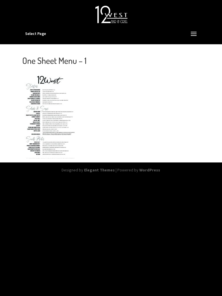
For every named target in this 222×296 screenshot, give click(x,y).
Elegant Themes (99, 170)
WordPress (149, 170)
